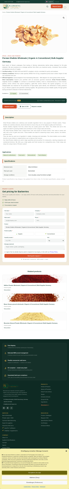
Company (37, 210)
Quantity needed (8, 237)
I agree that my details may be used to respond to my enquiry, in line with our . (32, 252)
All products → (45, 405)
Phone (36, 217)
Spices (4, 56)
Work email (7, 217)
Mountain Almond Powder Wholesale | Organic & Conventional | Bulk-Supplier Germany (31, 323)
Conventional (51, 234)
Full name (6, 210)
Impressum (42, 486)
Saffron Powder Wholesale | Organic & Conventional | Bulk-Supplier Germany (27, 285)
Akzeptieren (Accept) (34, 472)
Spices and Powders (14, 56)
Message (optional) (9, 244)
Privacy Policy (35, 486)
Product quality (8, 230)
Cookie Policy (27, 486)
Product (6, 224)
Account (57, 1)
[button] (66, 451)
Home (3, 12)
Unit (48, 237)
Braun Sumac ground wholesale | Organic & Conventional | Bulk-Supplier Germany (29, 304)
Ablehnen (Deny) (34, 477)
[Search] (47, 6)
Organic (20, 234)
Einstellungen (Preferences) (34, 482)
